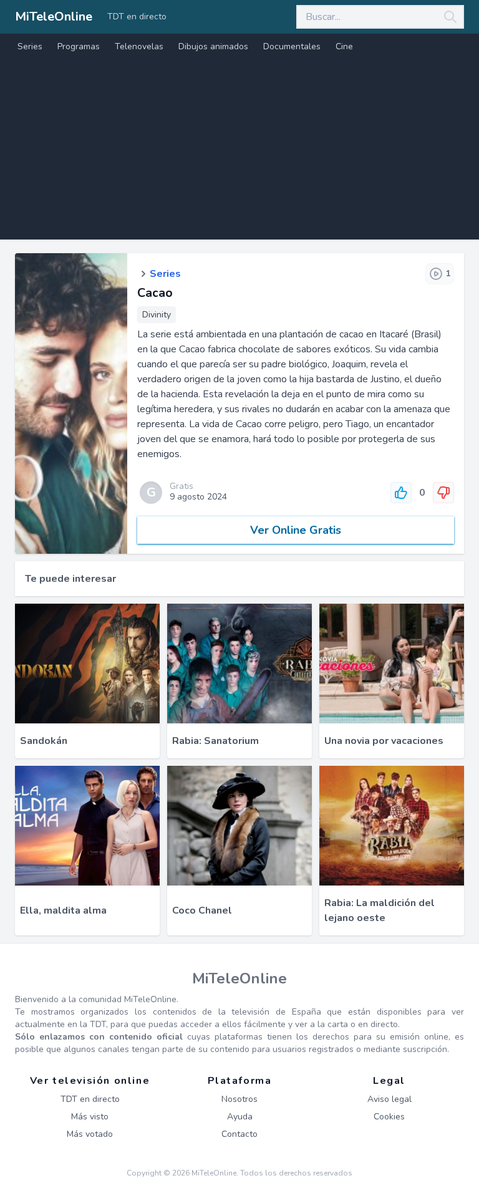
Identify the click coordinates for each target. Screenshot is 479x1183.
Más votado (90, 1134)
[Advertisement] (239, 152)
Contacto (239, 1134)
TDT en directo (137, 16)
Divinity (156, 315)
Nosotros (239, 1099)
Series (29, 46)
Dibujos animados (213, 46)
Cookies (389, 1117)
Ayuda (240, 1117)
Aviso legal (389, 1099)
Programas (78, 46)
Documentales (292, 46)
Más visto (90, 1117)
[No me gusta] (443, 492)
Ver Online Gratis (295, 530)
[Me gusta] (401, 492)
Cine (344, 46)
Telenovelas (139, 46)
